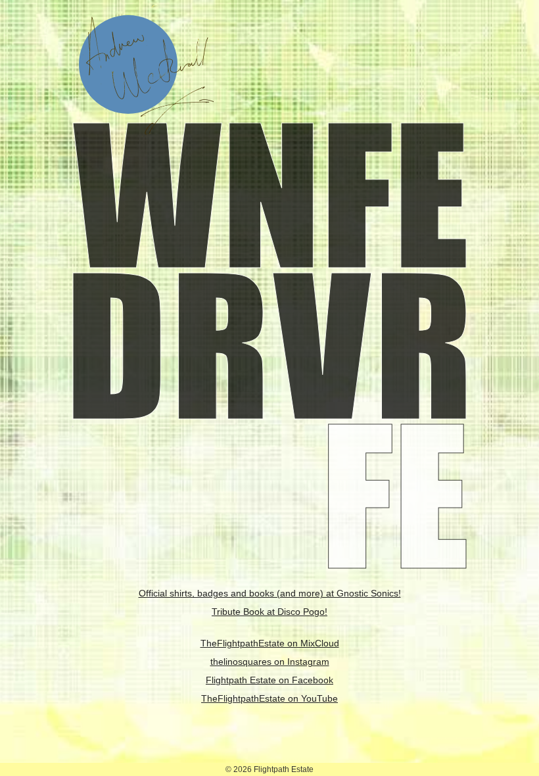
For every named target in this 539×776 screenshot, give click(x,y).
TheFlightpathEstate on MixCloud (269, 643)
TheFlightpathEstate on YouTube (269, 698)
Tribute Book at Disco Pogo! (269, 611)
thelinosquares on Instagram (269, 661)
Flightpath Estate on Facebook (269, 680)
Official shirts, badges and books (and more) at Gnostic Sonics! (270, 593)
